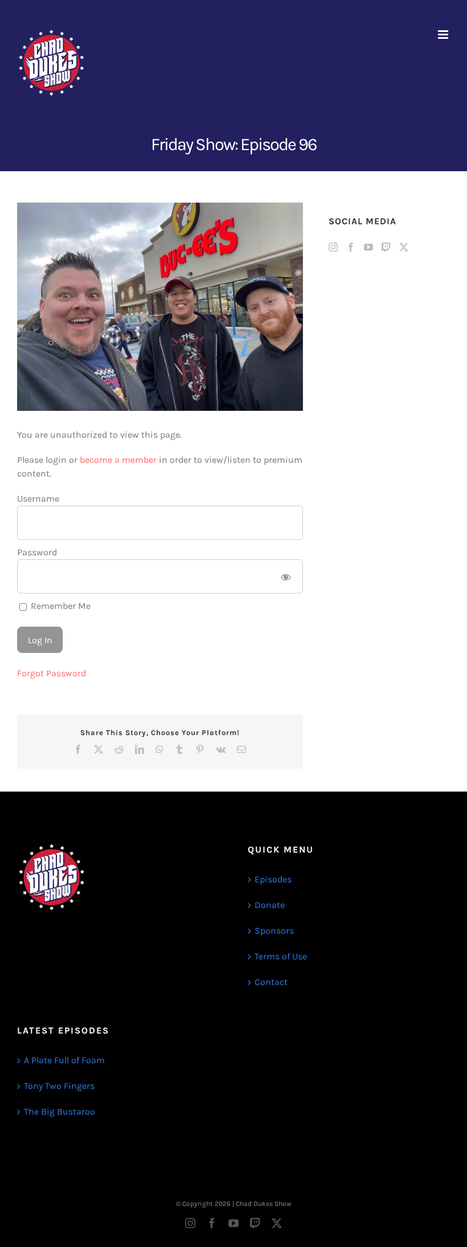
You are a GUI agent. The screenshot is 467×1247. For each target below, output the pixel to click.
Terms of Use (281, 956)
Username (38, 498)
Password (37, 552)
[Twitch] (386, 247)
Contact (271, 981)
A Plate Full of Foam (64, 1060)
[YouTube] (368, 247)
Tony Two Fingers (59, 1085)
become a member (118, 459)
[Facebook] (350, 247)
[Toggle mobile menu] (444, 35)
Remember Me (59, 605)
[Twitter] (403, 247)
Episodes (273, 879)
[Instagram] (333, 247)
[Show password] (285, 576)
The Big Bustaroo (59, 1111)
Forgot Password (51, 673)
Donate (270, 904)
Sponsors (274, 930)
